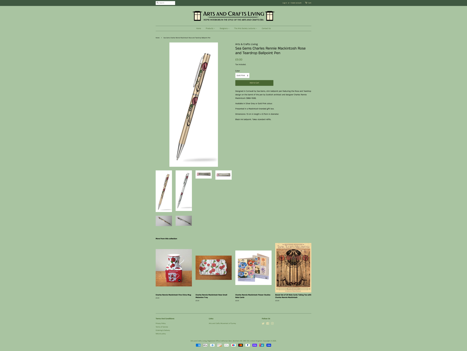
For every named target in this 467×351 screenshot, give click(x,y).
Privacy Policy (161, 323)
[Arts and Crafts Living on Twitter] (263, 324)
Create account (296, 3)
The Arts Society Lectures (245, 28)
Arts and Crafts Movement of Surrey (222, 323)
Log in (285, 3)
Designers (224, 28)
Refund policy (161, 334)
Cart (309, 3)
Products (210, 28)
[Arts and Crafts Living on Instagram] (272, 324)
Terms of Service (162, 327)
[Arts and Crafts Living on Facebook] (267, 324)
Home (198, 28)
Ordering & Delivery (163, 330)
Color (237, 70)
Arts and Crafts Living (199, 341)
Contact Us (266, 28)
